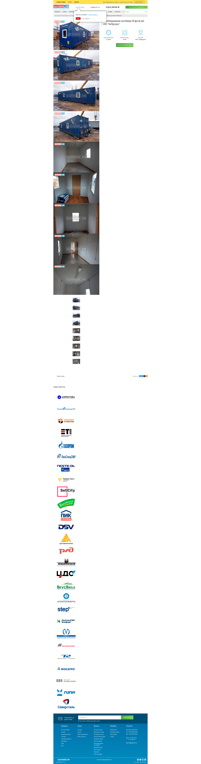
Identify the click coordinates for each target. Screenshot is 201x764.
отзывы (110, 12)
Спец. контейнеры (98, 754)
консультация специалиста (136, 7)
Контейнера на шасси (99, 734)
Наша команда (113, 734)
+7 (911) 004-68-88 (133, 732)
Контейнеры (64, 741)
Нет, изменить (86, 18)
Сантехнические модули (99, 736)
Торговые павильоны (66, 739)
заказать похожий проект (124, 45)
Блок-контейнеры (65, 729)
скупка (70, 2)
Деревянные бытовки (99, 732)
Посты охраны (97, 749)
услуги (64, 12)
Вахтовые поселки (98, 729)
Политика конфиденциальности (104, 759)
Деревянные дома (98, 747)
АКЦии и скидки (61, 2)
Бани (62, 745)
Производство (113, 729)
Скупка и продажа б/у (83, 734)
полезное (71, 12)
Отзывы (112, 736)
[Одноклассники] (147, 376)
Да (78, 18)
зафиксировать (139, 2)
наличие (76, 2)
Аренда (79, 732)
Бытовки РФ (58, 15)
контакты (117, 12)
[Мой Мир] (142, 376)
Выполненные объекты (67, 15)
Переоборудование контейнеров (98, 744)
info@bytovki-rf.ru (132, 743)
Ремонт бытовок (82, 736)
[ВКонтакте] (140, 376)
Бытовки (63, 732)
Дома (62, 743)
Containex (63, 736)
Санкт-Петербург (80, 7)
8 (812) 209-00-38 (132, 730)
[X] (144, 376)
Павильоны (96, 752)
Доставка (80, 729)
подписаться (127, 717)
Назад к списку (60, 376)
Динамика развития (114, 732)
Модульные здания (65, 734)
